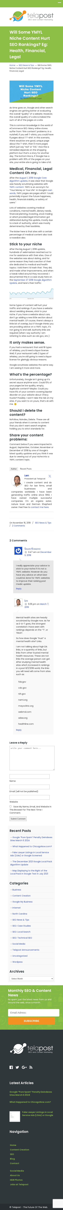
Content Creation (21, 895)
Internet (16, 907)
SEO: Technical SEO (22, 937)
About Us (15, 1175)
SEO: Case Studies (21, 925)
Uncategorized (19, 955)
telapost (31, 15)
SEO (12, 1154)
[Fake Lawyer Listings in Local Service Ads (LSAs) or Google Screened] (14, 1116)
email (24, 791)
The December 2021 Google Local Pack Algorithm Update (31, 863)
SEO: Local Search (21, 931)
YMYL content (17, 187)
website (14, 801)
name (13, 781)
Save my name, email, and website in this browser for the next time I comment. (30, 809)
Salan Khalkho (32, 548)
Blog (12, 1158)
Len (26, 475)
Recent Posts (26, 469)
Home (12, 65)
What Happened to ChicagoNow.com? (32, 846)
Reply (19, 588)
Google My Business (22, 901)
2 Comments (18, 525)
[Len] (17, 486)
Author (14, 469)
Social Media (18, 943)
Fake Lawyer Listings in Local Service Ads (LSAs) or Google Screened (29, 854)
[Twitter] (50, 476)
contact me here (40, 507)
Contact (14, 1163)
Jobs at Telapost (19, 1184)
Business (16, 889)
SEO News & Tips (26, 65)
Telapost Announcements (25, 949)
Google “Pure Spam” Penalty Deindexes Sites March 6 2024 (31, 839)
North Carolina (19, 913)
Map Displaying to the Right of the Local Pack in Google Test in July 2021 (29, 872)
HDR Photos (16, 1179)
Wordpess (17, 961)
